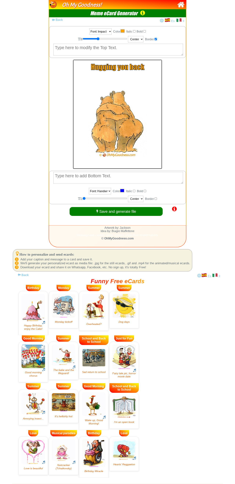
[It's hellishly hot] (63, 406)
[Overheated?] (94, 311)
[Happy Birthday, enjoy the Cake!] (33, 313)
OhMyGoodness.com (119, 238)
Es (173, 21)
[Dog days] (124, 309)
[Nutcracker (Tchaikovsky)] (63, 455)
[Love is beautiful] (33, 455)
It (183, 21)
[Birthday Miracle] (94, 457)
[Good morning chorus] (33, 362)
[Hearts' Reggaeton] (124, 453)
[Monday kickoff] (63, 309)
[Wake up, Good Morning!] (94, 409)
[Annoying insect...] (33, 407)
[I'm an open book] (124, 411)
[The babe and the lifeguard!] (63, 361)
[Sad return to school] (94, 362)
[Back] (19, 274)
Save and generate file (117, 211)
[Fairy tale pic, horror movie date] (124, 362)
